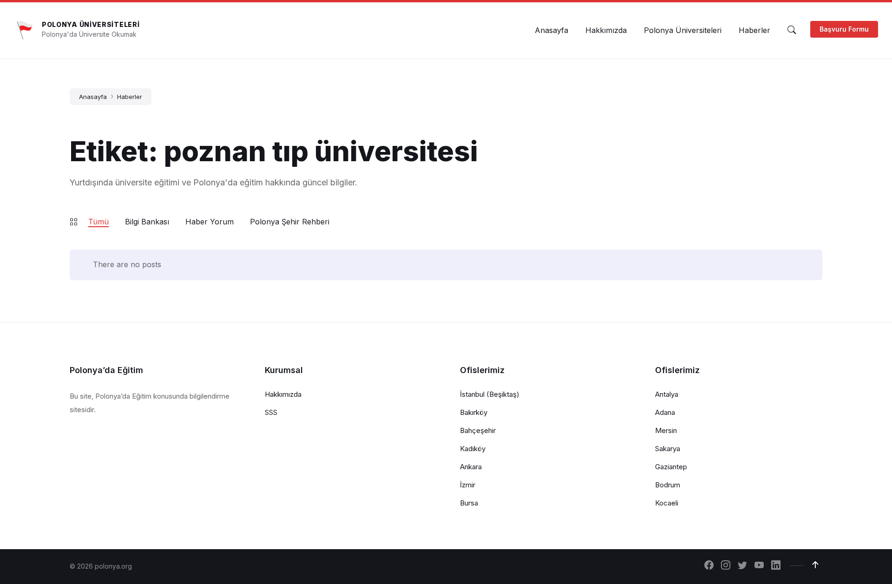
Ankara (471, 466)
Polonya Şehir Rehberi (289, 221)
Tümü (98, 221)
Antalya (666, 394)
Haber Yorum (209, 221)
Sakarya (667, 448)
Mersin (666, 430)
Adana (665, 412)
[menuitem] (551, 30)
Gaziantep (671, 466)
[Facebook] (709, 565)
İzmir (467, 484)
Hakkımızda (283, 394)
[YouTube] (759, 565)
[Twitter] (742, 565)
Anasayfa (93, 96)
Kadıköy (472, 448)
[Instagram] (725, 565)
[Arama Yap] (791, 30)
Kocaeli (666, 503)
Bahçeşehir (478, 430)
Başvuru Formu (844, 29)
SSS (271, 412)
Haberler (129, 96)
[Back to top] (815, 565)
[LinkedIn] (775, 565)
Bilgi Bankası (147, 221)
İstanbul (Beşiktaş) (489, 394)
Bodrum (667, 484)
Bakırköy (473, 412)
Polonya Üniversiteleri (90, 24)
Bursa (469, 503)
